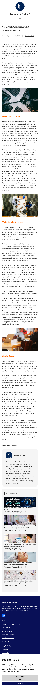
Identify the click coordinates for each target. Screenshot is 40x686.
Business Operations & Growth (11, 624)
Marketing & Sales (7, 631)
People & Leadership (8, 638)
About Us (5, 649)
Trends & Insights (7, 641)
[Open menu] (20, 19)
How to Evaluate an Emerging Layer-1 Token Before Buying (18, 508)
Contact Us (5, 653)
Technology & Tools (8, 634)
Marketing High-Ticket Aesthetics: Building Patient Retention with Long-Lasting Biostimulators (18, 582)
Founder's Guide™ (20, 14)
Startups (14, 445)
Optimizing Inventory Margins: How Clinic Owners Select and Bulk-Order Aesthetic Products (18, 563)
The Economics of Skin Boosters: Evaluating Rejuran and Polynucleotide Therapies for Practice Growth (20, 527)
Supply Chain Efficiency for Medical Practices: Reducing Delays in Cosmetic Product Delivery (20, 545)
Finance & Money (7, 627)
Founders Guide (29, 36)
